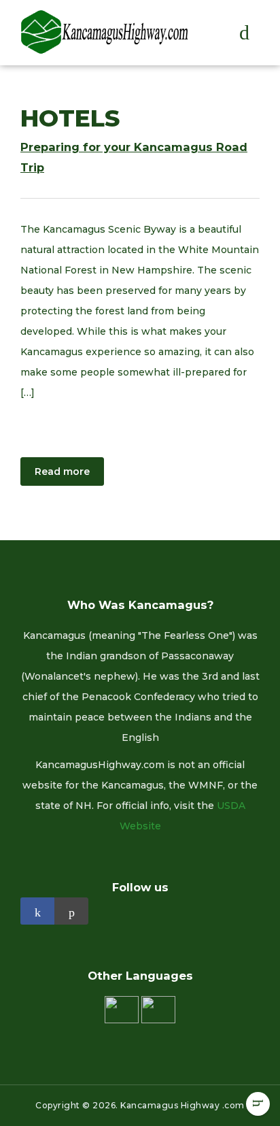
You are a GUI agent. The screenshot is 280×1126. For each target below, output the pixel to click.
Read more (62, 471)
